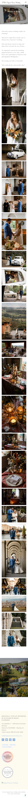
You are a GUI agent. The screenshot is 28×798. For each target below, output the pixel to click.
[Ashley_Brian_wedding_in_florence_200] (14, 603)
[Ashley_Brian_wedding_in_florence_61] (14, 231)
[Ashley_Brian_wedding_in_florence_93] (14, 259)
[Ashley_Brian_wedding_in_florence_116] (14, 349)
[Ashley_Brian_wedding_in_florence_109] (14, 321)
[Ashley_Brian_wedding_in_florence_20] (14, 86)
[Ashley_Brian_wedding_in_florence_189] (14, 586)
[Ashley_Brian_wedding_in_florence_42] (14, 169)
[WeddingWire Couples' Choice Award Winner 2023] (10, 783)
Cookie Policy (12, 744)
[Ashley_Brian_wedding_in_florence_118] (14, 376)
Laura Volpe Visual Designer (14, 794)
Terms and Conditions (7, 746)
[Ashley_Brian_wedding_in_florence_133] (14, 469)
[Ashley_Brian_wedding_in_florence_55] (14, 204)
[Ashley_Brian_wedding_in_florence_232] (14, 638)
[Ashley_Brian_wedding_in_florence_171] (14, 558)
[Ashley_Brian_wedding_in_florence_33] (14, 152)
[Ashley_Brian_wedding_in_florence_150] (14, 514)
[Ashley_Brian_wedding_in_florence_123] (14, 441)
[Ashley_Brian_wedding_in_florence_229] (14, 621)
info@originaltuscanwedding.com (12, 736)
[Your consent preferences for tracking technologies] (25, 795)
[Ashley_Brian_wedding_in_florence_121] (14, 414)
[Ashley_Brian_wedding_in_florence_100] (14, 293)
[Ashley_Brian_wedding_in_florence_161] (14, 531)
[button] (26, 2)
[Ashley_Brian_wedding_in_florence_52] (14, 187)
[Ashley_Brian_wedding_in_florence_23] (14, 124)
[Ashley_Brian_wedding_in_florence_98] (14, 276)
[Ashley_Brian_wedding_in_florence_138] (14, 497)
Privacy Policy (5, 744)
